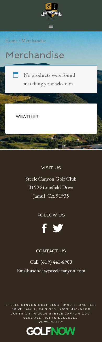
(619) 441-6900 (56, 261)
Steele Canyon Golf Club (51, 11)
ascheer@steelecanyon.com (57, 270)
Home (11, 40)
